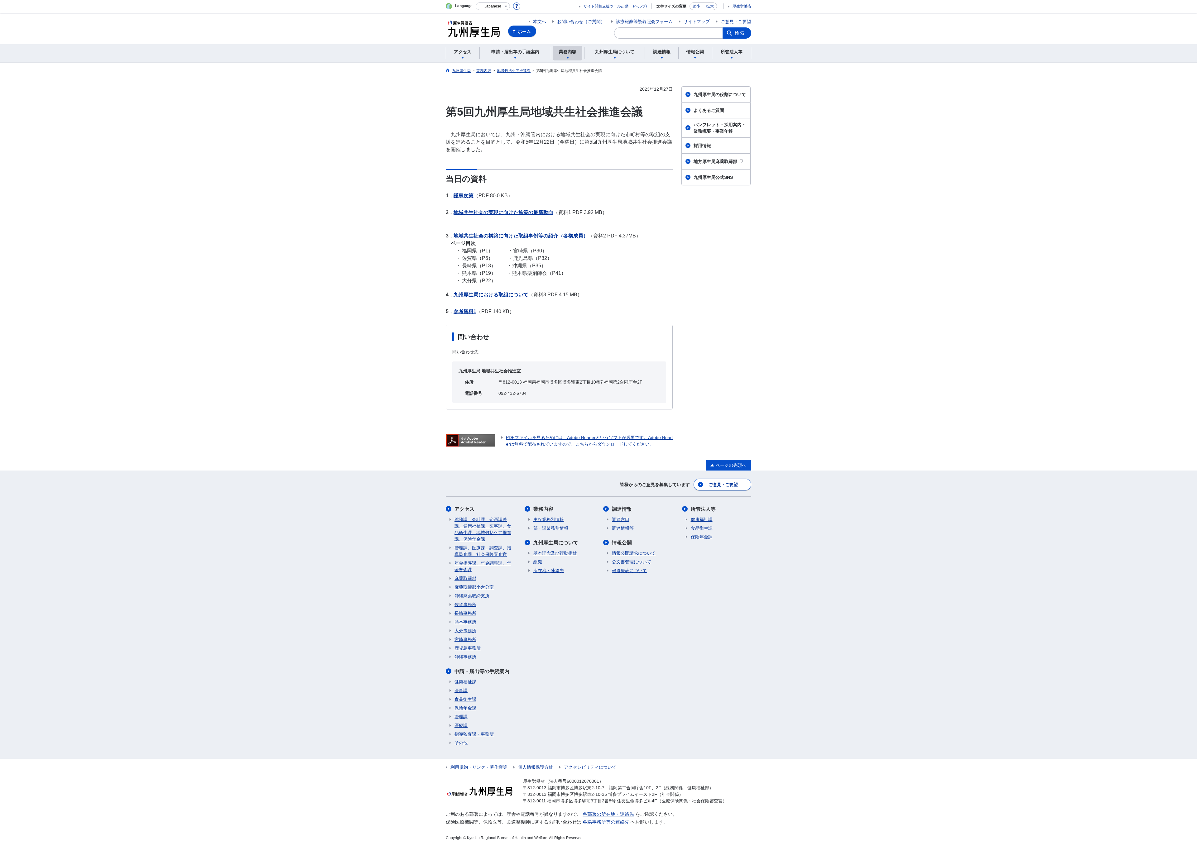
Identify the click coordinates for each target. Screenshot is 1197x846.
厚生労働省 (742, 6)
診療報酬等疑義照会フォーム (644, 21)
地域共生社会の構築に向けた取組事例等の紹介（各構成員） (521, 235)
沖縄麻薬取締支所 (471, 595)
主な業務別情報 (548, 519)
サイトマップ (697, 21)
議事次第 (464, 195)
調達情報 (622, 509)
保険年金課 (465, 707)
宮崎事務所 (465, 639)
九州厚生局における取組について (491, 294)
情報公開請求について (634, 553)
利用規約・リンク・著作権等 (478, 767)
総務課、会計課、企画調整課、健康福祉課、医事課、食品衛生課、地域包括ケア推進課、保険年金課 (482, 529)
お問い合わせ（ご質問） (581, 21)
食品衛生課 (465, 699)
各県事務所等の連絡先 (606, 821)
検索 (740, 33)
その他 (461, 742)
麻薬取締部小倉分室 (474, 587)
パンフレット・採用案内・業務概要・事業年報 (720, 128)
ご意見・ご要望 (736, 21)
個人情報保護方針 (535, 767)
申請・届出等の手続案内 (481, 671)
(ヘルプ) (640, 6)
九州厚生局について (555, 542)
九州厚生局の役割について (720, 94)
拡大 (710, 6)
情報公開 (622, 542)
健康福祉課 (465, 681)
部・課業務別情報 (550, 528)
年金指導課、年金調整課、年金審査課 (482, 566)
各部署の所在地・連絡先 (608, 814)
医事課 (461, 690)
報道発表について (629, 570)
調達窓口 (620, 519)
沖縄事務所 (465, 656)
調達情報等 (623, 528)
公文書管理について (631, 561)
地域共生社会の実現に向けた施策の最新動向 (503, 212)
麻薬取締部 (465, 578)
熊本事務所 (465, 621)
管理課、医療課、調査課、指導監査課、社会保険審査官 (482, 551)
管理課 (461, 716)
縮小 (696, 6)
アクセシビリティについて (590, 767)
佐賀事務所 (465, 604)
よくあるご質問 (709, 110)
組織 (537, 561)
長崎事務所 (465, 613)
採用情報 (702, 145)
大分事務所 (465, 630)
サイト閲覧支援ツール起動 (606, 6)
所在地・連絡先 (548, 570)
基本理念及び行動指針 (555, 553)
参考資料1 (465, 311)
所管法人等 (703, 509)
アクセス (464, 509)
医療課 (461, 725)
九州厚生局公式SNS (713, 177)
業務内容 (543, 509)
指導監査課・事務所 (474, 734)
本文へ (539, 21)
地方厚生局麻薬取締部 (715, 161)
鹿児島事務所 (467, 648)
